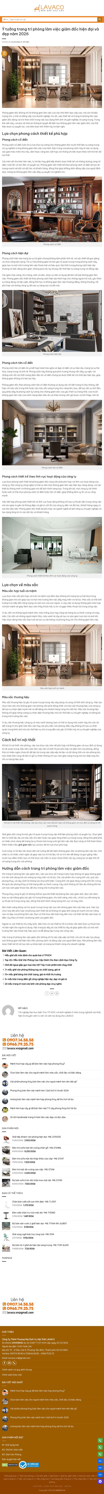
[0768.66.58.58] (100, 1448)
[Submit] (99, 19)
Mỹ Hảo (26, 42)
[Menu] (3, 8)
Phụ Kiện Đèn (80, 1479)
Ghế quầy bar (10, 1476)
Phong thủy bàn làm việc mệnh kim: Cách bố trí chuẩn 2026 (39, 1090)
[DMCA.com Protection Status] (10, 1464)
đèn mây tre (42, 1479)
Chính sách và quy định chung (17, 1369)
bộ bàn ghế (42, 1476)
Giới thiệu (37, 1486)
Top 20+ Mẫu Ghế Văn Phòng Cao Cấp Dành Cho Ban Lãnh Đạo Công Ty (41, 960)
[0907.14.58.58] (100, 1441)
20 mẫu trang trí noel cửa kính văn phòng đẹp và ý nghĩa (33, 984)
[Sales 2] (100, 1468)
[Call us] (14, 1363)
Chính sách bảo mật (12, 1374)
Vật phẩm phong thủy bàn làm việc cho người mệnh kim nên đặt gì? (43, 1081)
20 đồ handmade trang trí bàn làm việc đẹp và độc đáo (38, 1117)
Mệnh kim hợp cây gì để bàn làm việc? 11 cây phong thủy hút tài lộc (43, 1108)
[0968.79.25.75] (100, 1455)
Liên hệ (67, 1486)
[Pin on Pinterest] (57, 993)
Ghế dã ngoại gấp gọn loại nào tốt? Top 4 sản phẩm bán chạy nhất (38, 965)
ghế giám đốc (25, 844)
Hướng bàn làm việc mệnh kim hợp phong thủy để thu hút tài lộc (42, 1099)
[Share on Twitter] (52, 993)
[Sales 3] (100, 1475)
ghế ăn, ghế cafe (68, 1476)
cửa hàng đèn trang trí (61, 1479)
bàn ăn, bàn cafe (87, 1476)
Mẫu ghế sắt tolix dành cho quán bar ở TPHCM (28, 955)
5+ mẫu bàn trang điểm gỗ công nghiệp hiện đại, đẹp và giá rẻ (36, 979)
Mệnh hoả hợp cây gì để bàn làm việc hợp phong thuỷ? (37, 1064)
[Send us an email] (9, 1363)
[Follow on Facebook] (4, 1363)
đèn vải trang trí (26, 1479)
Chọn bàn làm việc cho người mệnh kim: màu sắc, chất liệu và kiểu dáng (45, 1072)
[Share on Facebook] (47, 993)
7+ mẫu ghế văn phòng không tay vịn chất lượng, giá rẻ (32, 969)
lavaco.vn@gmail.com (19, 1358)
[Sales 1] (100, 1461)
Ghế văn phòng (27, 1476)
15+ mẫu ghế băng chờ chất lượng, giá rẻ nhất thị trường (33, 974)
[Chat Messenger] (100, 1482)
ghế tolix (54, 1476)
